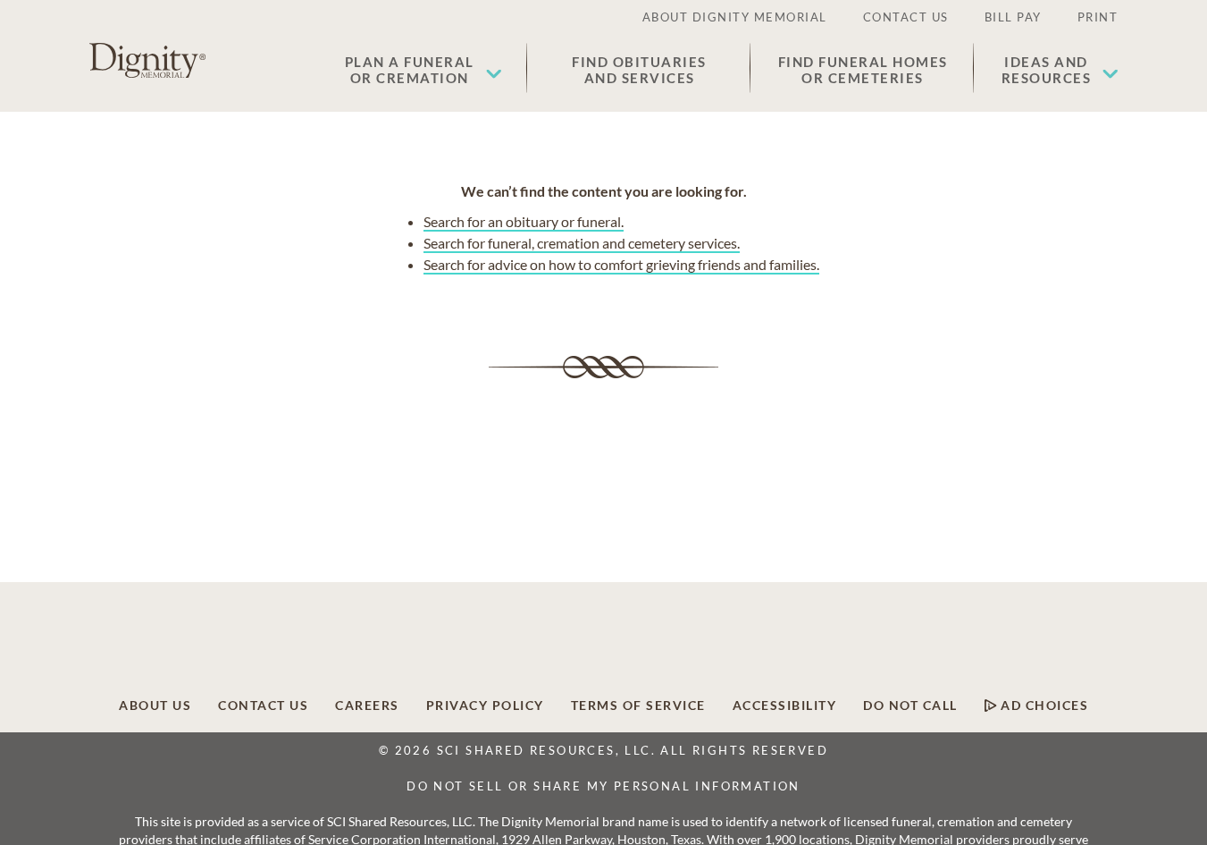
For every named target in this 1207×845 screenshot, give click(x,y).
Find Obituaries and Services (639, 70)
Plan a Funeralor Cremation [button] (409, 70)
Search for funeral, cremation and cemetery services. (581, 242)
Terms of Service (638, 705)
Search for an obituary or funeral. (523, 221)
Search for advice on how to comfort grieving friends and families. (621, 264)
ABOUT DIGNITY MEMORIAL (734, 17)
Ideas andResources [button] (1047, 70)
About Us (155, 705)
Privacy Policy (485, 705)
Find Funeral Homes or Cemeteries (863, 70)
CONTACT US (906, 17)
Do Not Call (910, 705)
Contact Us (263, 705)
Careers (367, 705)
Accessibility (785, 705)
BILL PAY (1013, 17)
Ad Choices (1043, 705)
